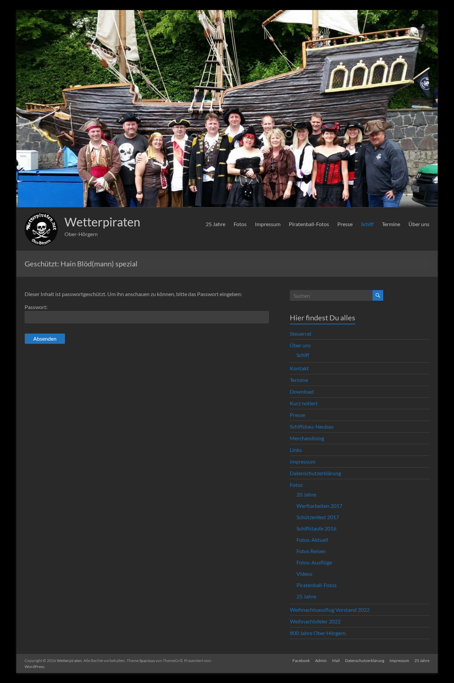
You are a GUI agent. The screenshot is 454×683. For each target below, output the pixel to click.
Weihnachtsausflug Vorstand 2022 (330, 609)
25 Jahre (215, 224)
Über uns (418, 224)
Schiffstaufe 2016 (316, 528)
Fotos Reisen (311, 551)
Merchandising (307, 438)
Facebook (301, 660)
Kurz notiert (304, 403)
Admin (321, 660)
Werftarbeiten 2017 (319, 506)
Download (302, 391)
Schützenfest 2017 (317, 517)
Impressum (268, 224)
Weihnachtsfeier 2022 (315, 621)
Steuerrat (300, 333)
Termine (391, 224)
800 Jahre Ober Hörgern (318, 633)
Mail (336, 660)
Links (296, 450)
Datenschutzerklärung (315, 473)
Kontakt (299, 368)
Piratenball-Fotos (309, 224)
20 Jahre (306, 494)
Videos (304, 573)
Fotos (240, 224)
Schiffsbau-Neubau (312, 426)
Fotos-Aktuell (312, 539)
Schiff (367, 224)
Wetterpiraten (102, 221)
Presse (345, 224)
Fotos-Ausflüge (314, 562)
